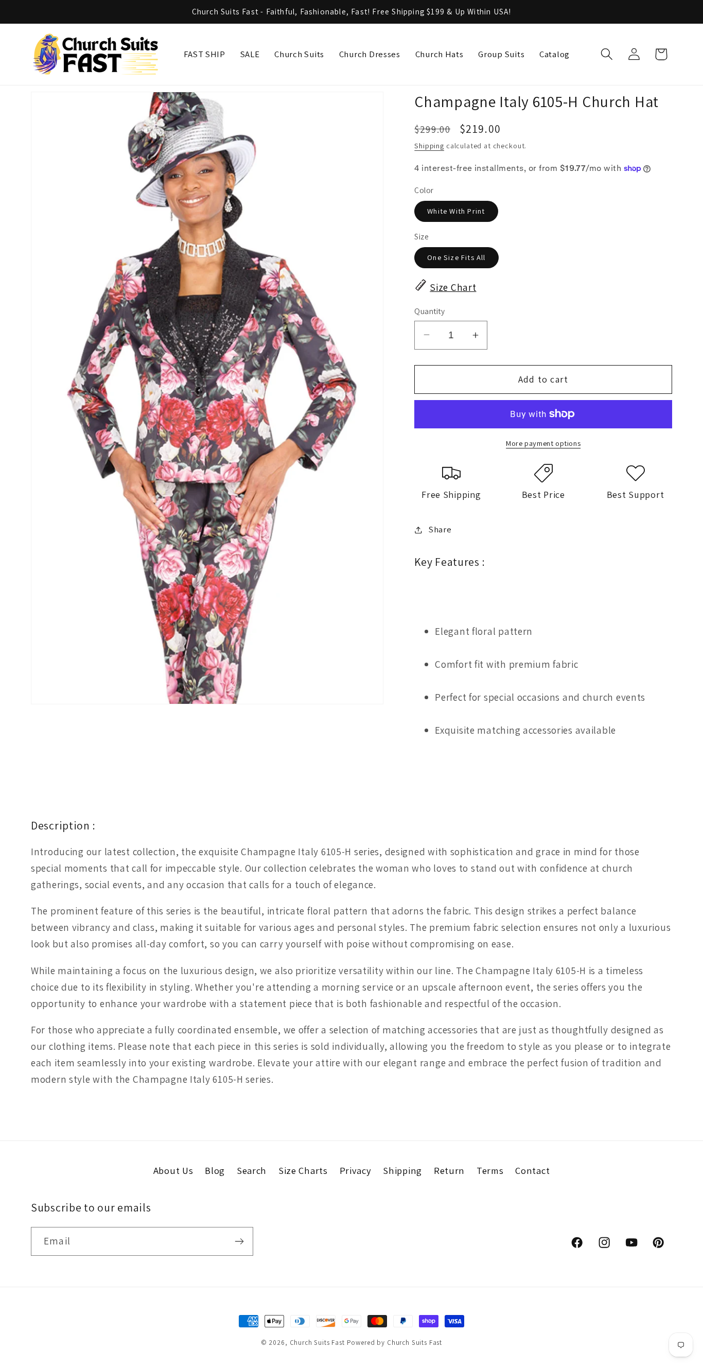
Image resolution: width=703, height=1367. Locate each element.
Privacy (356, 1170)
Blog (215, 1170)
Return (449, 1170)
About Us (173, 1170)
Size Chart (453, 287)
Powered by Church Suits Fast (395, 1342)
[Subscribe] (239, 1241)
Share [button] (440, 529)
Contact (532, 1170)
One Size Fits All (456, 257)
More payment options (543, 443)
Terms (490, 1170)
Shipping (429, 145)
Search (252, 1170)
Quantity (429, 311)
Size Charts (303, 1170)
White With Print (456, 211)
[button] (606, 54)
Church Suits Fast (317, 1342)
